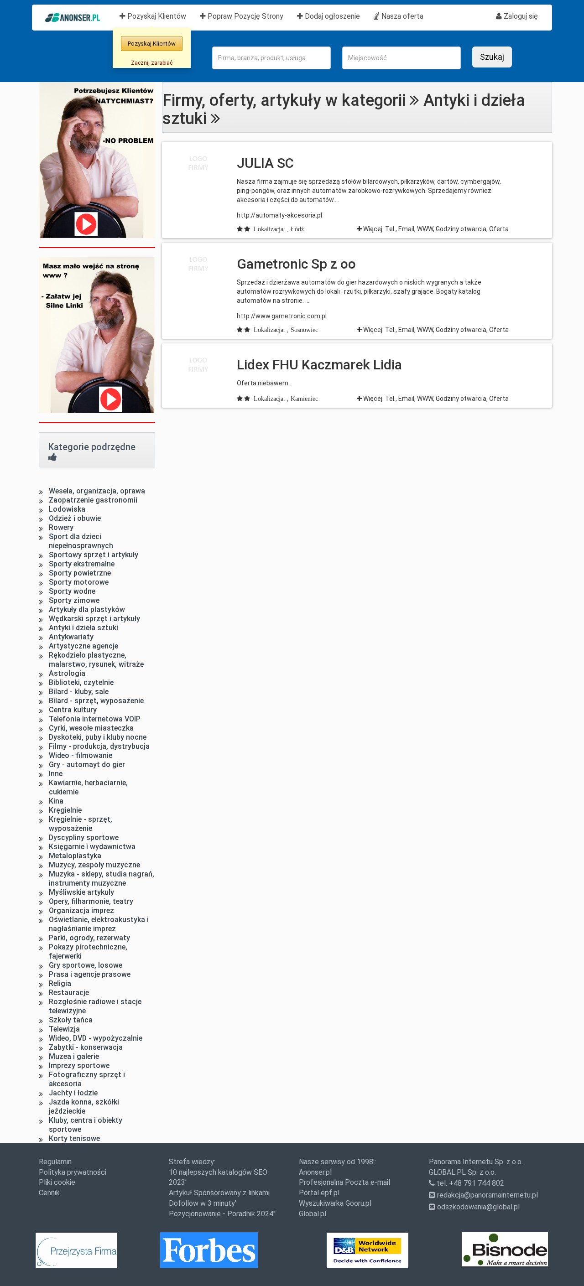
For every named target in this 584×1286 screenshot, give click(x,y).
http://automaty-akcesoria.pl (279, 215)
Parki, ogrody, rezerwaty (89, 937)
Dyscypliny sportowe (84, 837)
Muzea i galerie (74, 1056)
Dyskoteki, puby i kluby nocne (97, 737)
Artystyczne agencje (83, 646)
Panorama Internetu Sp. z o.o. (476, 1161)
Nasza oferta (401, 16)
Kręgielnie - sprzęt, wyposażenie (80, 824)
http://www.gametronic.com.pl (282, 316)
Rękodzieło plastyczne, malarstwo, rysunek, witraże (96, 660)
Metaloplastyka (75, 855)
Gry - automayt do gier (87, 764)
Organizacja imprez (81, 910)
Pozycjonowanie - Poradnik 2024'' (222, 1213)
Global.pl (312, 1213)
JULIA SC (265, 163)
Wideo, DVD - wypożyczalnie (95, 1038)
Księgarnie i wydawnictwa (92, 846)
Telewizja (64, 1029)
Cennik (49, 1192)
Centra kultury (73, 709)
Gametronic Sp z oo (296, 264)
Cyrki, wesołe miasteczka (91, 728)
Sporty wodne (72, 591)
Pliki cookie (57, 1182)
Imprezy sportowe (79, 1065)
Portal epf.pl (319, 1192)
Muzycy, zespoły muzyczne (94, 865)
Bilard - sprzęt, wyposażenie (96, 700)
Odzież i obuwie (75, 518)
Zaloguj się (520, 16)
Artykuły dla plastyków (87, 609)
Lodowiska (67, 509)
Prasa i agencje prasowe (89, 974)
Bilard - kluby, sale (79, 691)
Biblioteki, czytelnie (81, 682)
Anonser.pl (315, 1172)
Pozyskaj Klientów (159, 16)
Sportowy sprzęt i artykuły (93, 554)
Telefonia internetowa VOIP (95, 719)
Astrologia (67, 673)
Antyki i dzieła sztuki (83, 627)
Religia (60, 983)
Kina (56, 801)
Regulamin (55, 1161)
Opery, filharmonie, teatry (91, 901)
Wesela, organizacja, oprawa (97, 491)
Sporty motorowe (79, 582)
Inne (56, 773)
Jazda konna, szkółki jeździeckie (84, 1106)
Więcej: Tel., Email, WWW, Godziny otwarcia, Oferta (435, 229)
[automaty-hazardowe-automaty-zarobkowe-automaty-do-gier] (198, 264)
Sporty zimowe (74, 600)
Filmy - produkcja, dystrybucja (99, 746)
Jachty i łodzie (73, 1093)
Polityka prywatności (72, 1172)
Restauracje (69, 992)
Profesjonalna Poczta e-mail (344, 1182)
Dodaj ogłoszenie (331, 16)
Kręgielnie (65, 810)
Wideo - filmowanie (80, 755)
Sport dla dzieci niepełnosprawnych (81, 541)
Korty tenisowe (74, 1138)
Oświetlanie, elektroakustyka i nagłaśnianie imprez (99, 924)
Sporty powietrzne (80, 573)
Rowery (61, 527)
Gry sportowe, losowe (85, 965)
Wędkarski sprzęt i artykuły (94, 618)
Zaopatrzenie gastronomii (93, 500)
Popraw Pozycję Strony (244, 16)
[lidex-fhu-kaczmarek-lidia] (198, 364)
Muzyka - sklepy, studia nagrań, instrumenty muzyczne (101, 878)
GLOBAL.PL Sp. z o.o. (462, 1172)
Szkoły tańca (71, 1020)
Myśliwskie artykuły (81, 892)
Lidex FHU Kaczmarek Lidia (319, 365)
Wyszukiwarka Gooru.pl (335, 1203)
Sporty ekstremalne (82, 564)
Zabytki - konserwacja (86, 1047)
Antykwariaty (71, 637)
